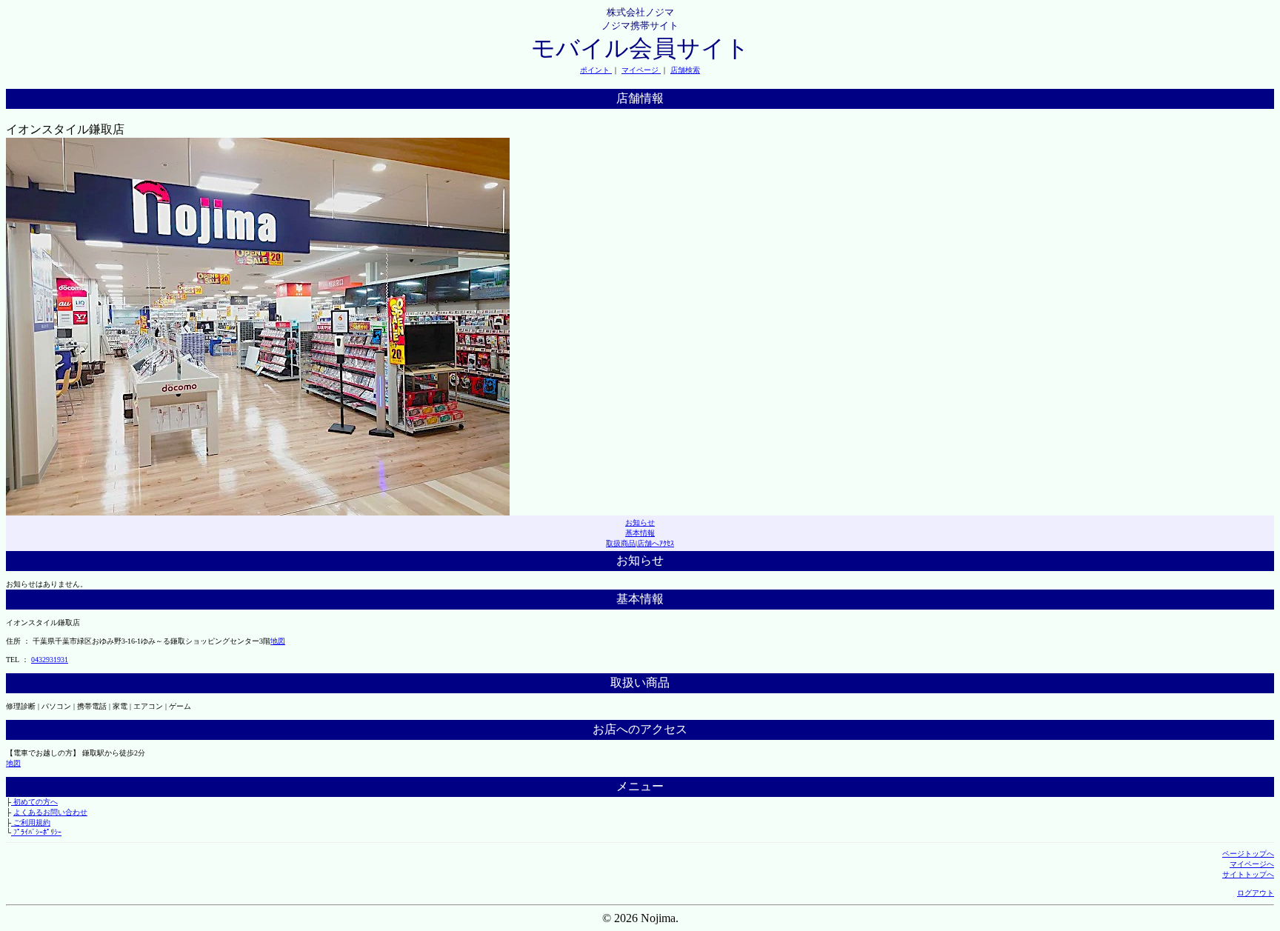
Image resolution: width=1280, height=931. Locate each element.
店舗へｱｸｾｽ (655, 543)
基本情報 (640, 533)
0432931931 (49, 659)
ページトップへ (1248, 854)
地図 (277, 641)
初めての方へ (34, 802)
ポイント (596, 70)
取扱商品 (621, 543)
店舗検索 (685, 70)
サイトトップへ (1248, 874)
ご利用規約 (30, 822)
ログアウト (1255, 893)
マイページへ (1252, 864)
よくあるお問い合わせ (50, 812)
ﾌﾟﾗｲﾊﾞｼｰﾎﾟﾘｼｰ (36, 832)
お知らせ (640, 522)
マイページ (641, 70)
